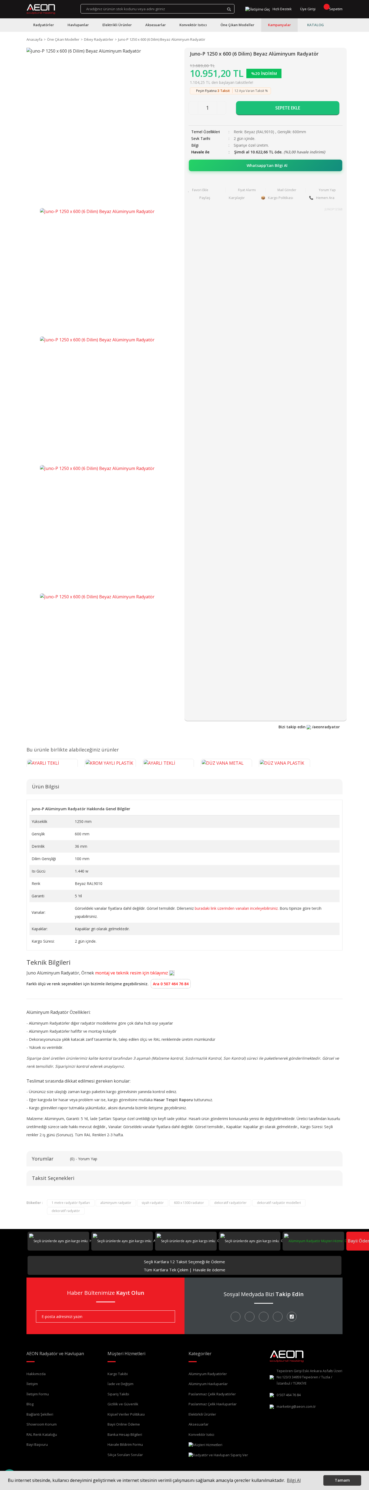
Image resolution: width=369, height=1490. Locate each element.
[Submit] (167, 1316)
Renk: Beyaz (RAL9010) (254, 131)
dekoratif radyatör (66, 1211)
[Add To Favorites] (205, 190)
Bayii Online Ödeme (124, 1424)
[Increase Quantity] (221, 107)
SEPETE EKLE (287, 108)
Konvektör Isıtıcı (201, 1434)
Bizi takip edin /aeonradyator (309, 726)
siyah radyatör (153, 1202)
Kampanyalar (279, 24)
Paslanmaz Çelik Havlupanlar (213, 1404)
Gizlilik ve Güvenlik (123, 1404)
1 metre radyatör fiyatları (71, 1202)
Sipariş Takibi (118, 1394)
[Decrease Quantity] (193, 107)
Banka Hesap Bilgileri (125, 1434)
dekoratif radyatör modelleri (279, 1202)
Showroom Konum (41, 1424)
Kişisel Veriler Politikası (126, 1414)
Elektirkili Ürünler (202, 1414)
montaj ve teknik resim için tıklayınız (132, 973)
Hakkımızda (36, 1373)
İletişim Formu (37, 1394)
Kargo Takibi (118, 1373)
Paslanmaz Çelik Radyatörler (212, 1394)
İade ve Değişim (120, 1383)
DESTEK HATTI (355, 1240)
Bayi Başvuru (37, 1444)
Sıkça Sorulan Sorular (125, 1454)
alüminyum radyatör (115, 1202)
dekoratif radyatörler (230, 1202)
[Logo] (40, 9)
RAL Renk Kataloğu (41, 1434)
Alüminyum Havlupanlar (208, 1383)
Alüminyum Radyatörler (208, 1373)
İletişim (32, 1383)
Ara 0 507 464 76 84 (171, 983)
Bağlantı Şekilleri (39, 1414)
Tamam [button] (342, 1480)
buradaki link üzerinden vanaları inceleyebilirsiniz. (237, 908)
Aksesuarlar (199, 1424)
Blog (29, 1404)
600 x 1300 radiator (189, 1202)
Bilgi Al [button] (294, 1480)
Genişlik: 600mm (291, 131)
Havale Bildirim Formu (125, 1444)
